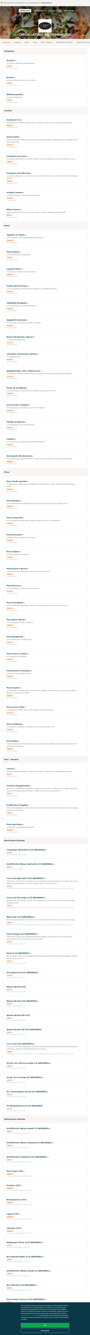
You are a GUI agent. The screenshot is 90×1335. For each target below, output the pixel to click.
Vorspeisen (6, 42)
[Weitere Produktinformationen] (15, 60)
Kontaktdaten (55, 11)
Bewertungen (40, 11)
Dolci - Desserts (46, 42)
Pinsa (35, 42)
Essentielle (45, 1330)
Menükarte (25, 11)
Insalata (17, 42)
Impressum (69, 11)
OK (45, 1325)
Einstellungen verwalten (28, 1315)
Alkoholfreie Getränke (64, 42)
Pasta (27, 42)
